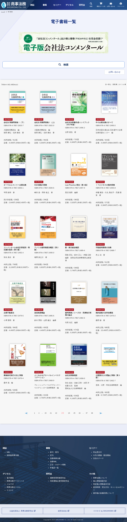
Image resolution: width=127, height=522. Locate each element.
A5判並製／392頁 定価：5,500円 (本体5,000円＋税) (47, 131)
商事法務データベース (15, 481)
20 (46, 413)
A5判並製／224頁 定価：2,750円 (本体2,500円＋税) (47, 385)
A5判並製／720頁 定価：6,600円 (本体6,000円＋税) (78, 131)
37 (87, 413)
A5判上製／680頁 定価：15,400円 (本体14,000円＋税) (109, 321)
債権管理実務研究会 (58, 478)
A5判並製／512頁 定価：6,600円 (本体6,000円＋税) (109, 255)
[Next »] (101, 413)
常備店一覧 (54, 468)
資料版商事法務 (13, 455)
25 (74, 413)
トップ (3, 11)
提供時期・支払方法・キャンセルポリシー (108, 488)
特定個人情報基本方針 (102, 484)
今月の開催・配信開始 (102, 455)
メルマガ (10, 484)
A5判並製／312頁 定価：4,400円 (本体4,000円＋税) (17, 131)
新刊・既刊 (54, 452)
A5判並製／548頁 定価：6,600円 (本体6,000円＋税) (17, 382)
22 (56, 413)
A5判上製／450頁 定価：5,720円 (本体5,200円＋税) (109, 383)
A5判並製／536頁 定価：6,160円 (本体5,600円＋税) (78, 386)
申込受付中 (97, 452)
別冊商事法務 (55, 458)
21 (51, 413)
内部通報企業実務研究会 (59, 481)
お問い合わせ (114, 72)
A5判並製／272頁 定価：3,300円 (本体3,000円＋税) (109, 193)
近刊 (51, 455)
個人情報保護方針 (100, 481)
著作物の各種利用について (103, 493)
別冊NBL (53, 462)
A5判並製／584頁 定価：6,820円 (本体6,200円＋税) (47, 256)
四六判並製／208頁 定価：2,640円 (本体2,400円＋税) (17, 192)
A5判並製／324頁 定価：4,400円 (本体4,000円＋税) (109, 131)
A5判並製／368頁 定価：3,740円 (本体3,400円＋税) (79, 258)
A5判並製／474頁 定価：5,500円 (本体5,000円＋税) (78, 321)
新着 (114, 84)
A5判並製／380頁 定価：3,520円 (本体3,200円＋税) (78, 192)
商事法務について (100, 478)
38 (92, 413)
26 (79, 413)
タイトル (121, 84)
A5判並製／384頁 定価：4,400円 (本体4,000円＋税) (17, 320)
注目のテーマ (98, 458)
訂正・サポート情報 (58, 465)
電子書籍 (10, 478)
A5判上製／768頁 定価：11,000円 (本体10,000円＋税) (17, 257)
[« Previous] (26, 413)
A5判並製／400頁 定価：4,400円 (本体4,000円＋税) (47, 320)
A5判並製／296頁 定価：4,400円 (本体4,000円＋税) (47, 192)
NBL (8, 452)
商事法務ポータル (14, 487)
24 (69, 413)
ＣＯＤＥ (10, 490)
